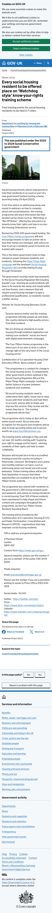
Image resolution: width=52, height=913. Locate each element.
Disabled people (10, 743)
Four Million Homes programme (18, 236)
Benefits (6, 712)
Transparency (9, 831)
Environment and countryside (17, 763)
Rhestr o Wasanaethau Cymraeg (18, 865)
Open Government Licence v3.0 (18, 882)
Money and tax (9, 774)
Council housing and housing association (28, 70)
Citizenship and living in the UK (17, 733)
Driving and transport (13, 748)
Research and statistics (14, 821)
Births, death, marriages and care (19, 717)
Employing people (11, 758)
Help (4, 854)
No (41, 674)
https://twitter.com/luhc (25, 599)
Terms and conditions (13, 861)
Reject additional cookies (26, 48)
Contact (33, 857)
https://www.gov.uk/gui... (31, 550)
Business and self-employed (16, 722)
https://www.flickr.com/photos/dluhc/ (24, 605)
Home (4, 70)
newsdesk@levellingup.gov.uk (26, 574)
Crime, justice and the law (15, 738)
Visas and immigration (13, 784)
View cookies (26, 55)
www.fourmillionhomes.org (26, 431)
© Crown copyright (26, 906)
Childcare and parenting (14, 728)
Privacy (13, 854)
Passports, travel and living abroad (20, 779)
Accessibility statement (14, 857)
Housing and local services (15, 768)
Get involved (8, 841)
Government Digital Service (16, 869)
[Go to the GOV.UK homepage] (12, 63)
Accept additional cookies (26, 41)
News (5, 811)
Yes (30, 674)
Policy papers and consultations (18, 826)
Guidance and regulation (14, 816)
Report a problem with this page (26, 685)
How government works (14, 836)
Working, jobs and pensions (16, 789)
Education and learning (14, 753)
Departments (9, 806)
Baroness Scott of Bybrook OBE (32, 126)
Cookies (23, 854)
